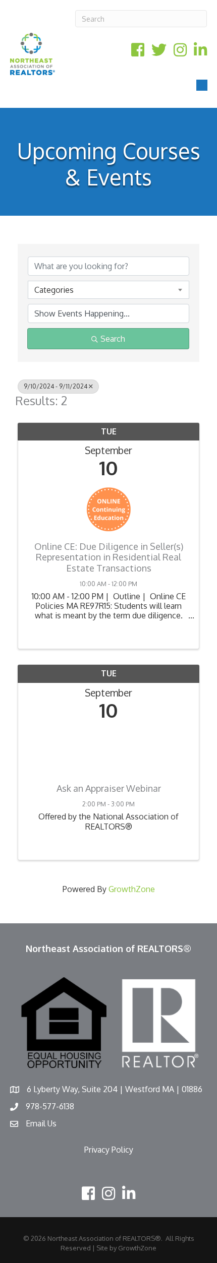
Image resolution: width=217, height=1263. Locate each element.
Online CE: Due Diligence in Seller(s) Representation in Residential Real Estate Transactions (108, 557)
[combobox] (108, 290)
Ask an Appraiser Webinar (109, 788)
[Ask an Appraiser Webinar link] (108, 749)
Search (112, 339)
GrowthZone (131, 889)
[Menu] (201, 85)
